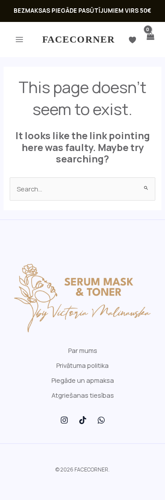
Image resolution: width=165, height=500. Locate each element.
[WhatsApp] (101, 420)
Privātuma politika (82, 365)
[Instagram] (64, 420)
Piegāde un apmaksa (82, 380)
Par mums (82, 350)
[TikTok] (83, 420)
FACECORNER (78, 39)
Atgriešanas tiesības (82, 395)
